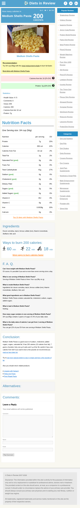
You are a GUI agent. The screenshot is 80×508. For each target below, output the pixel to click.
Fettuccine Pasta (9, 374)
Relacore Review (66, 117)
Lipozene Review (66, 122)
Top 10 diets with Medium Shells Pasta (28, 217)
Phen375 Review (66, 75)
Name (4, 439)
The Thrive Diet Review (65, 91)
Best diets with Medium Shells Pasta (16, 71)
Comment (5, 413)
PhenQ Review (65, 50)
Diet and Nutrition (66, 139)
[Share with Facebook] (65, 3)
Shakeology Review (67, 15)
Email (4, 446)
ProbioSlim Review (67, 127)
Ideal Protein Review (67, 45)
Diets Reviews (65, 153)
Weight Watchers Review (66, 56)
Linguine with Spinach (11, 371)
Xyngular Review (66, 107)
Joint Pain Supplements (65, 169)
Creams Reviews (66, 158)
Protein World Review (68, 35)
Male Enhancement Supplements (67, 182)
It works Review (65, 85)
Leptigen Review (66, 80)
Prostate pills (64, 204)
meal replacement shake (31, 66)
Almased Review (66, 102)
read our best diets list (10, 352)
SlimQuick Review (66, 112)
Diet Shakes (64, 148)
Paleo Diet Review (67, 40)
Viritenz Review (65, 20)
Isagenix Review (66, 25)
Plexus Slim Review (67, 97)
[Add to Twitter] (71, 3)
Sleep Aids (64, 208)
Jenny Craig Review (67, 30)
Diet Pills (63, 143)
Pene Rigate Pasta (10, 376)
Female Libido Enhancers (65, 197)
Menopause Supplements (65, 189)
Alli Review (64, 70)
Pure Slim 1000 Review (65, 63)
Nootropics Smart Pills (68, 176)
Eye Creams (64, 163)
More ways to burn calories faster (28, 255)
